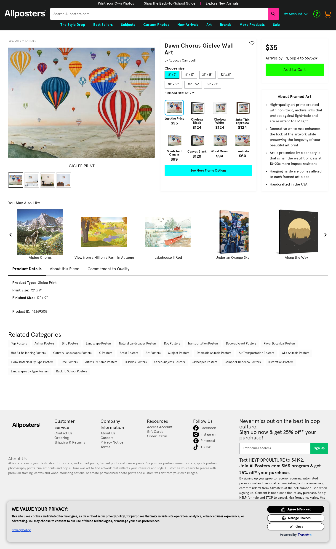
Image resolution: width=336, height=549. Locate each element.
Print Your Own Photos (116, 3)
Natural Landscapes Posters (138, 343)
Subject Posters (178, 353)
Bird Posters (70, 343)
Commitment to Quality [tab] (108, 269)
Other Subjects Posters (169, 362)
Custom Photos (156, 25)
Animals (30, 41)
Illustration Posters (280, 362)
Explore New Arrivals (221, 3)
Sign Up (319, 448)
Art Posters (153, 353)
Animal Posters (44, 343)
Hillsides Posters (136, 362)
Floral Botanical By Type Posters (32, 362)
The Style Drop (72, 25)
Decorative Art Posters (241, 343)
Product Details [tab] (27, 269)
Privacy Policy (21, 530)
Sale (276, 25)
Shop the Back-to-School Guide (169, 3)
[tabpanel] (208, 130)
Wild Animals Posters (295, 353)
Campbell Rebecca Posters (243, 362)
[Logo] (25, 14)
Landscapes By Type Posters (30, 371)
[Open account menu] (305, 14)
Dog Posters (172, 343)
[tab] (172, 75)
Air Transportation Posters (256, 353)
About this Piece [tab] (64, 269)
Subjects (15, 41)
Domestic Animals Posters (214, 353)
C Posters (105, 353)
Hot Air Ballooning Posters (28, 353)
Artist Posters (129, 353)
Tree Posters (69, 362)
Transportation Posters (203, 343)
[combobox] (159, 14)
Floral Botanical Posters (280, 343)
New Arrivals (187, 25)
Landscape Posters (99, 343)
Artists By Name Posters (101, 362)
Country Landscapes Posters (72, 353)
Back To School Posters (71, 371)
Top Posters (19, 343)
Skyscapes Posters (204, 362)
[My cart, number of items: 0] (327, 14)
